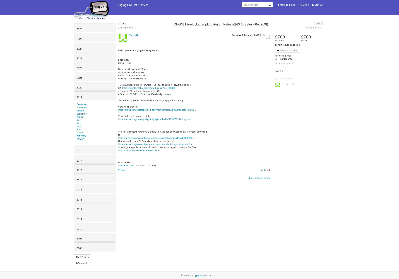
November (82, 107)
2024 (79, 48)
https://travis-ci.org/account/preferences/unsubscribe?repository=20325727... (156, 137)
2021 (79, 78)
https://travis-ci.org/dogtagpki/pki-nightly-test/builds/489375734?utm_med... (155, 119)
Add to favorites (286, 63)
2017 (79, 160)
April (79, 129)
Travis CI (133, 35)
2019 (79, 97)
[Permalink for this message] (269, 38)
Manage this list (287, 4)
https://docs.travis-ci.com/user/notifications (139, 150)
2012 (79, 209)
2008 (79, 248)
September (82, 113)
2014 (79, 190)
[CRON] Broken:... (127, 27)
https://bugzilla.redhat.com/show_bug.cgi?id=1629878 (148, 87)
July (78, 119)
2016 (79, 170)
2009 (79, 238)
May (79, 126)
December (82, 104)
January (80, 138)
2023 (79, 58)
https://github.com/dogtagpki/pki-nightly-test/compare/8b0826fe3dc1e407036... (157, 109)
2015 (79, 180)
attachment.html (126, 165)
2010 (79, 229)
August (80, 116)
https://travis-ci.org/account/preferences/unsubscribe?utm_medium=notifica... (156, 144)
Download (82, 263)
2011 (79, 219)
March (80, 132)
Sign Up (318, 4)
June (79, 123)
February (81, 135)
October (80, 110)
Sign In (305, 4)
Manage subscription (288, 50)
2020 (79, 87)
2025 (79, 39)
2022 (79, 68)
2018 (79, 151)
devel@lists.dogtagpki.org (287, 44)
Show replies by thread (259, 177)
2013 (79, 199)
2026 (79, 29)
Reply (123, 169)
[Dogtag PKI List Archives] (92, 5)
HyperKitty (199, 275)
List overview (83, 256)
